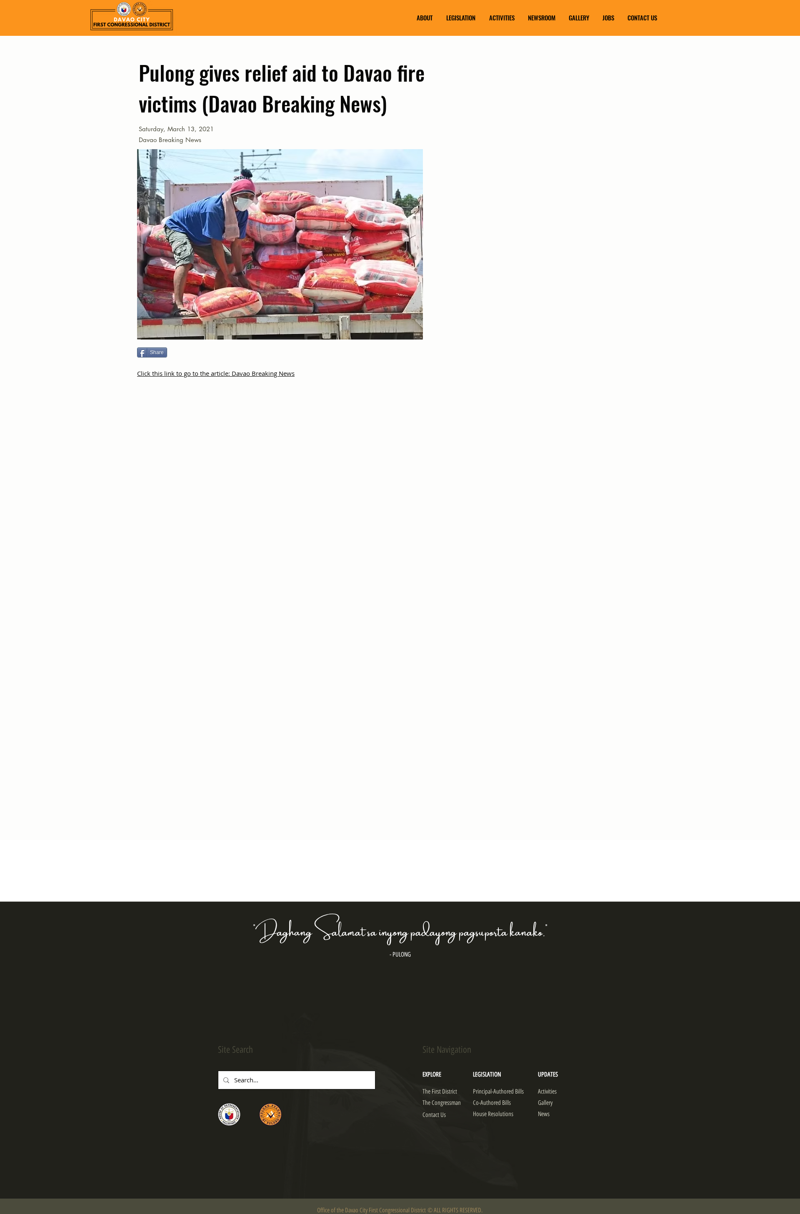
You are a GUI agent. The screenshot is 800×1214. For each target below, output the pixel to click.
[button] (424, 17)
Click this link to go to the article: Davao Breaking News (216, 373)
